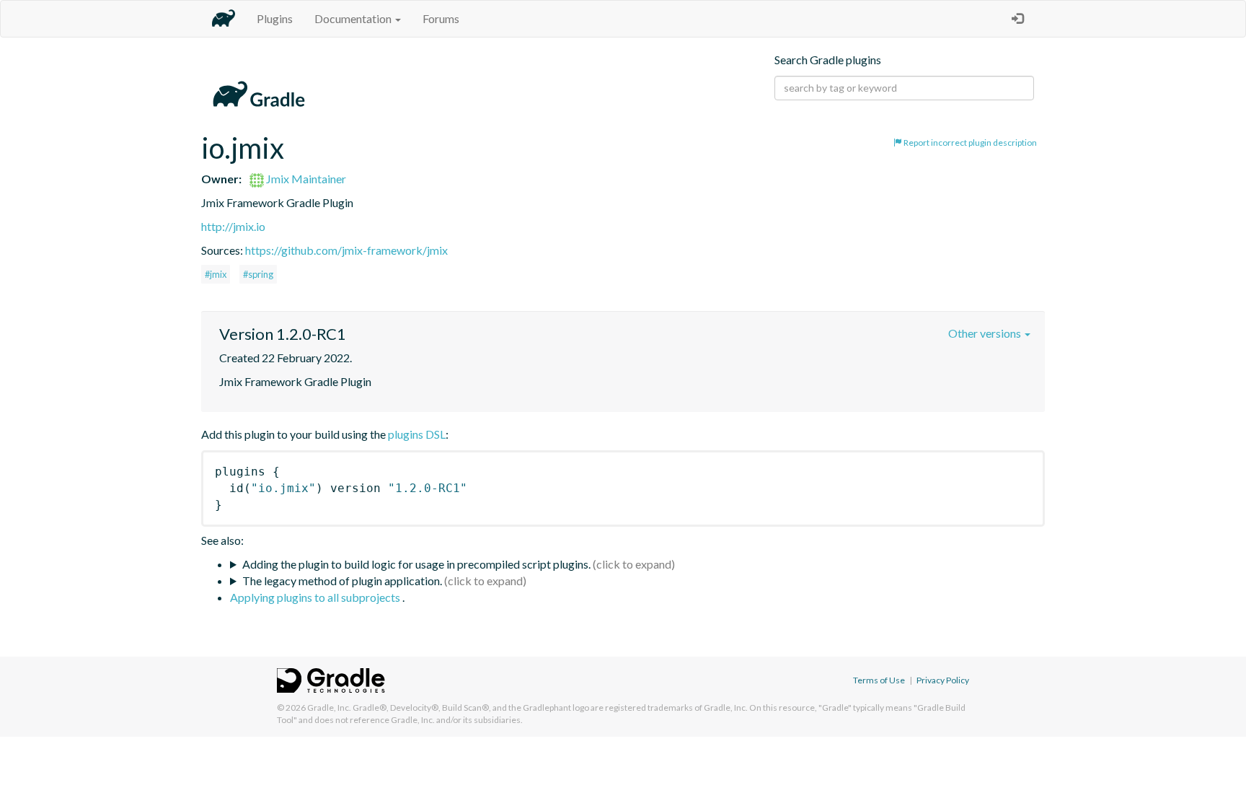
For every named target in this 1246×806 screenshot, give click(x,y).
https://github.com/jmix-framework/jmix (346, 250)
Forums (441, 18)
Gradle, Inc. (329, 707)
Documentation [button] (354, 18)
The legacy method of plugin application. (342, 580)
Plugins (275, 18)
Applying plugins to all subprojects (316, 597)
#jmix (215, 274)
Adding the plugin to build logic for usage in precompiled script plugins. (416, 564)
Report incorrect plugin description (969, 142)
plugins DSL (417, 434)
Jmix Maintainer (305, 178)
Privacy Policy (942, 680)
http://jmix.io (233, 226)
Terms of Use (879, 680)
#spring (258, 274)
